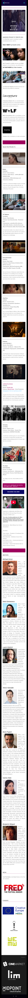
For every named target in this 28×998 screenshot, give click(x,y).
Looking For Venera (8, 383)
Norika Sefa (10, 387)
